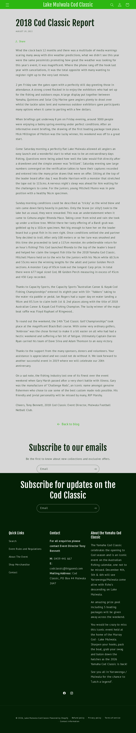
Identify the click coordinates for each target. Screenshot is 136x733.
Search (13, 541)
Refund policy (78, 718)
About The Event (18, 556)
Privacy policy (94, 718)
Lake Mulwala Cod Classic (36, 718)
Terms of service (112, 718)
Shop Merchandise (19, 564)
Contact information (69, 721)
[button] (7, 5)
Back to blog (70, 424)
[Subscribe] (95, 469)
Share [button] (22, 41)
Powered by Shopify (59, 718)
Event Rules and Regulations (25, 548)
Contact (13, 572)
